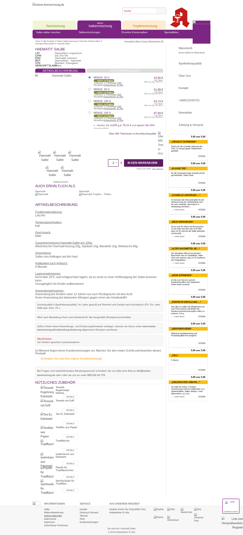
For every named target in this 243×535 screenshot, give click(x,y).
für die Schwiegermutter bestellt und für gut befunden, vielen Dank (188, 174)
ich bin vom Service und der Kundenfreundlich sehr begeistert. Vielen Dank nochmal (185, 282)
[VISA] (173, 509)
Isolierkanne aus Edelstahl (65, 455)
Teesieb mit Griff (65, 400)
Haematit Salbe (63, 44)
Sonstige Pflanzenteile (44, 44)
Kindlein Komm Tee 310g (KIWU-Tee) (127, 509)
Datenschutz (50, 519)
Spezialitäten (171, 32)
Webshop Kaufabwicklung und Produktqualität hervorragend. (184, 334)
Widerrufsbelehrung (53, 512)
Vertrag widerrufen (53, 516)
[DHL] (200, 509)
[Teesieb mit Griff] (47, 405)
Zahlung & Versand (191, 124)
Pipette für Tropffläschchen (65, 469)
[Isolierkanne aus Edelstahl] (47, 460)
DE (119, 83)
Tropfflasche (63, 440)
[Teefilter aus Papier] (47, 432)
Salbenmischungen (89, 32)
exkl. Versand (157, 169)
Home (37, 41)
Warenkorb (192, 50)
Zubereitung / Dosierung (56, 525)
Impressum (49, 522)
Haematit (40, 191)
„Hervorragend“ (181, 329)
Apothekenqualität (190, 63)
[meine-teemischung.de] (65, 8)
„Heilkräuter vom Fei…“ (185, 382)
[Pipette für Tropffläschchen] (47, 472)
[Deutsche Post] (200, 517)
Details (70, 397)
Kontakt (183, 88)
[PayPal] (159, 509)
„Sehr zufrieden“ (181, 275)
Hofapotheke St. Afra (113, 85)
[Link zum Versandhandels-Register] (232, 525)
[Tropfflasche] (47, 445)
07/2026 (201, 156)
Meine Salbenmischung (67, 41)
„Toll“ (175, 355)
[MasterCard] (186, 510)
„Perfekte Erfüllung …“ (186, 302)
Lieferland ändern (231, 512)
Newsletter (185, 112)
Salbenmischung (100, 24)
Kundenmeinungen (89, 522)
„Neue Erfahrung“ (182, 222)
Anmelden (129, 41)
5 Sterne (174, 360)
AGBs (47, 509)
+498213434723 (189, 100)
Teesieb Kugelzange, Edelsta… (63, 390)
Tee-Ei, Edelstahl (65, 413)
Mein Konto (142, 41)
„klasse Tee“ (179, 168)
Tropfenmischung (145, 24)
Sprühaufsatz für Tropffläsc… (65, 482)
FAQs (82, 519)
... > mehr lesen (177, 210)
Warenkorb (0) (156, 41)
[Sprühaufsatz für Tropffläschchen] (47, 486)
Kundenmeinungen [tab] (125, 70)
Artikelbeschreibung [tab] (60, 70)
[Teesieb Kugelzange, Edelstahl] (47, 392)
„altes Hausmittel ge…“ (185, 248)
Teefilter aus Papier (66, 427)
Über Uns (185, 75)
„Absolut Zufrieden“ (183, 142)
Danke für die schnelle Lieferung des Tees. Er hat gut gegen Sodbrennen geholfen (187, 148)
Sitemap (84, 516)
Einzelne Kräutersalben (135, 32)
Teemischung (55, 24)
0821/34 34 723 (96, 375)
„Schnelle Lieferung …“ (185, 195)
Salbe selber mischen (48, 32)
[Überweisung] (173, 518)
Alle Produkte (49, 41)
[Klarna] (159, 517)
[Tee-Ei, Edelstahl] (47, 418)
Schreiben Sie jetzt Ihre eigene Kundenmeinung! (71, 358)
